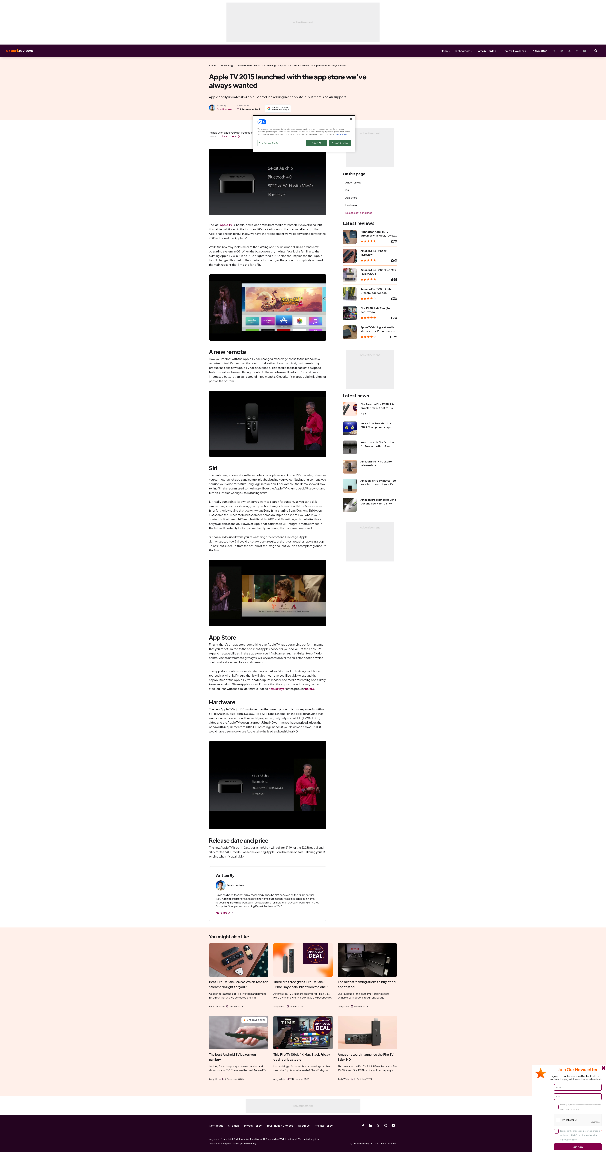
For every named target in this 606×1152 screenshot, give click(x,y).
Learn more (229, 136)
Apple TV (226, 225)
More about (223, 912)
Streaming (270, 65)
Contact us (216, 1125)
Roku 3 (309, 688)
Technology (462, 51)
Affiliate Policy (324, 1125)
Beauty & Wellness (514, 51)
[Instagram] (577, 51)
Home (212, 65)
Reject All (316, 143)
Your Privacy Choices (280, 1125)
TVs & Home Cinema (249, 65)
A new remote (353, 182)
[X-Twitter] (569, 51)
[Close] (351, 119)
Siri (347, 190)
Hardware (351, 205)
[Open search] (596, 51)
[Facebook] (554, 51)
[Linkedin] (562, 51)
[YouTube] (584, 51)
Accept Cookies (340, 143)
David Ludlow (224, 109)
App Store (351, 197)
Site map (233, 1125)
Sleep (444, 51)
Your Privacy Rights (268, 143)
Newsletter (540, 50)
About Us (304, 1125)
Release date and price (358, 212)
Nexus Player (277, 688)
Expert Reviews (17, 51)
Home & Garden (486, 51)
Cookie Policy (341, 134)
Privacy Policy (253, 1125)
